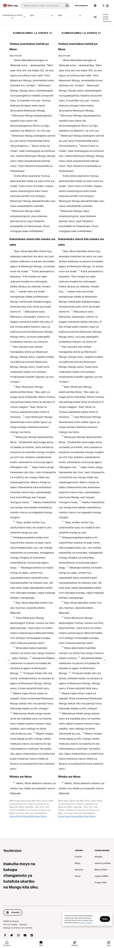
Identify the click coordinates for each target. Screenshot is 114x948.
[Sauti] (87, 18)
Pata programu (81, 5)
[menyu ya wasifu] (105, 5)
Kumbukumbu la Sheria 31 (12, 16)
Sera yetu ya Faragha (84, 922)
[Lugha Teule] (95, 5)
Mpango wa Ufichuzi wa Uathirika (17, 928)
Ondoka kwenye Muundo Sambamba (107, 17)
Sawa (104, 919)
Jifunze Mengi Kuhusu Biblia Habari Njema (28, 816)
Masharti (23, 924)
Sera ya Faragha (10, 924)
